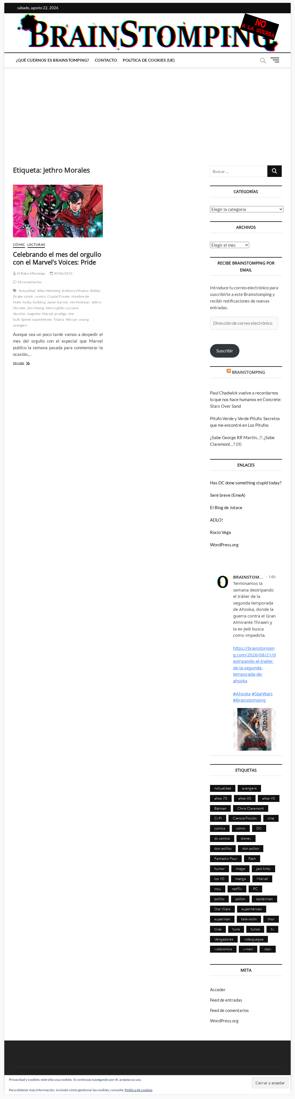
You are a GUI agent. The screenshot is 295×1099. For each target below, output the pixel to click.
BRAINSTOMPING (248, 372)
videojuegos (254, 939)
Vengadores (223, 939)
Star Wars (222, 909)
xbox (267, 949)
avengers (249, 788)
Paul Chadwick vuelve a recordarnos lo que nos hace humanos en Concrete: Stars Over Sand (245, 399)
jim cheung (35, 308)
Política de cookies (138, 1090)
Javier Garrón (58, 302)
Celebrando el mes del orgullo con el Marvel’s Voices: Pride (57, 258)
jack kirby (263, 868)
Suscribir (224, 350)
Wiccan (71, 319)
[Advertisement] (147, 110)
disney (246, 838)
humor (219, 868)
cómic (28, 296)
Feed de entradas (226, 999)
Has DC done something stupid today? (245, 482)
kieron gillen (55, 308)
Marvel (47, 313)
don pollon (250, 848)
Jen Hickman (80, 302)
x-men (248, 949)
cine (271, 818)
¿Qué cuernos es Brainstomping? (52, 60)
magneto (34, 313)
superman (222, 919)
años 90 (268, 798)
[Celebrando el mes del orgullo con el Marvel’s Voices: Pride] (58, 211)
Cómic (19, 244)
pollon (240, 898)
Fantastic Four (225, 858)
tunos (255, 929)
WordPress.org (224, 544)
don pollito (222, 848)
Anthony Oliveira (75, 290)
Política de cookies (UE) (149, 60)
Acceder (218, 989)
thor (271, 919)
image (240, 868)
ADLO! (216, 519)
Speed (26, 319)
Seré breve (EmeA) (227, 495)
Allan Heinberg (48, 290)
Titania (58, 319)
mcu (217, 888)
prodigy (60, 313)
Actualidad (27, 290)
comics (40, 296)
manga (240, 878)
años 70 (220, 798)
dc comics (222, 838)
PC (255, 888)
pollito (219, 898)
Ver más (26, 363)
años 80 (244, 798)
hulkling (39, 302)
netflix (237, 888)
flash (252, 858)
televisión (249, 919)
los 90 (219, 878)
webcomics (223, 949)
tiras (218, 929)
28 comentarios (28, 282)
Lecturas (36, 244)
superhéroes (42, 319)
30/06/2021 (63, 273)
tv (272, 929)
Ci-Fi (218, 818)
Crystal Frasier (58, 296)
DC (259, 828)
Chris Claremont (250, 808)
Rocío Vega (220, 532)
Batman (220, 808)
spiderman (264, 898)
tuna (236, 929)
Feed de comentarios (229, 1010)
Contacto (106, 60)
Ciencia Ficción (245, 818)
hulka (27, 302)
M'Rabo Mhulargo (30, 273)
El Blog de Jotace (226, 507)
